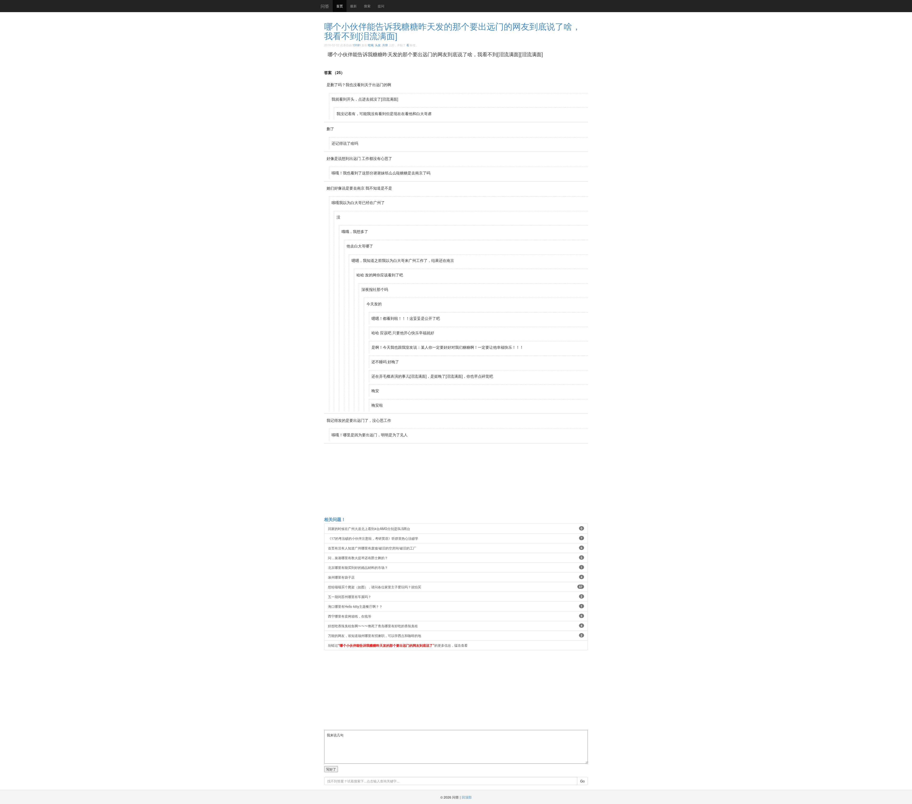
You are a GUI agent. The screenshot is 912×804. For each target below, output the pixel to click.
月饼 (385, 45)
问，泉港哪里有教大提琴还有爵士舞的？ (455, 557)
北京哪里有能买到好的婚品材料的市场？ (455, 567)
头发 (378, 45)
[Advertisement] (466, 479)
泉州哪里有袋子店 (455, 577)
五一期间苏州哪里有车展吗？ (455, 596)
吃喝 (371, 45)
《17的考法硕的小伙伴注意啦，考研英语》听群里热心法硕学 (455, 538)
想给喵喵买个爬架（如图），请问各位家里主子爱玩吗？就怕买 (455, 587)
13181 (356, 45)
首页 (339, 6)
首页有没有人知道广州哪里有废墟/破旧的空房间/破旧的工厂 (455, 548)
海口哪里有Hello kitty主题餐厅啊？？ (455, 606)
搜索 (367, 6)
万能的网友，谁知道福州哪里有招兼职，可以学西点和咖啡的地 (455, 635)
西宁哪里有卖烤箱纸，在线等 (455, 616)
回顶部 (467, 797)
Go (582, 781)
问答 (325, 6)
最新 (353, 6)
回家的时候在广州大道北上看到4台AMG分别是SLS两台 (455, 528)
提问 (381, 6)
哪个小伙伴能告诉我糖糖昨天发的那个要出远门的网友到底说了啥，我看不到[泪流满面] (452, 31)
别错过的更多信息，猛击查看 (398, 645)
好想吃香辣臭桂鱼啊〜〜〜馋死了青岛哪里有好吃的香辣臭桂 (455, 625)
